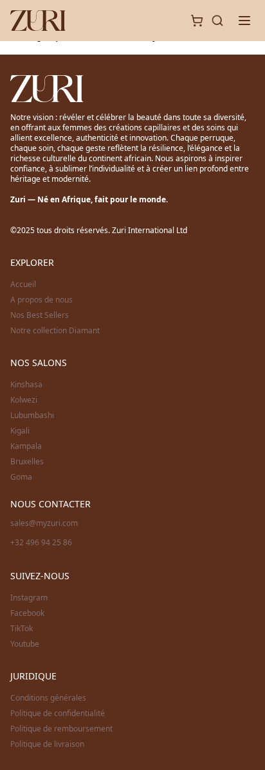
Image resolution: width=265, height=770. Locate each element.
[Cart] (196, 20)
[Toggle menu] (244, 20)
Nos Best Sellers (39, 315)
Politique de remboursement (61, 729)
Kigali (20, 431)
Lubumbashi (32, 415)
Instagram (29, 598)
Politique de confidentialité (57, 713)
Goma (21, 477)
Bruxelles (27, 462)
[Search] (217, 20)
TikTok (21, 629)
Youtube (24, 644)
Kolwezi (23, 400)
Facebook (27, 613)
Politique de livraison (47, 744)
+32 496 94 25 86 (41, 542)
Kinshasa (26, 385)
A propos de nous (41, 300)
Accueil (23, 284)
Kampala (26, 446)
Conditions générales (48, 698)
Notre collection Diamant (55, 331)
